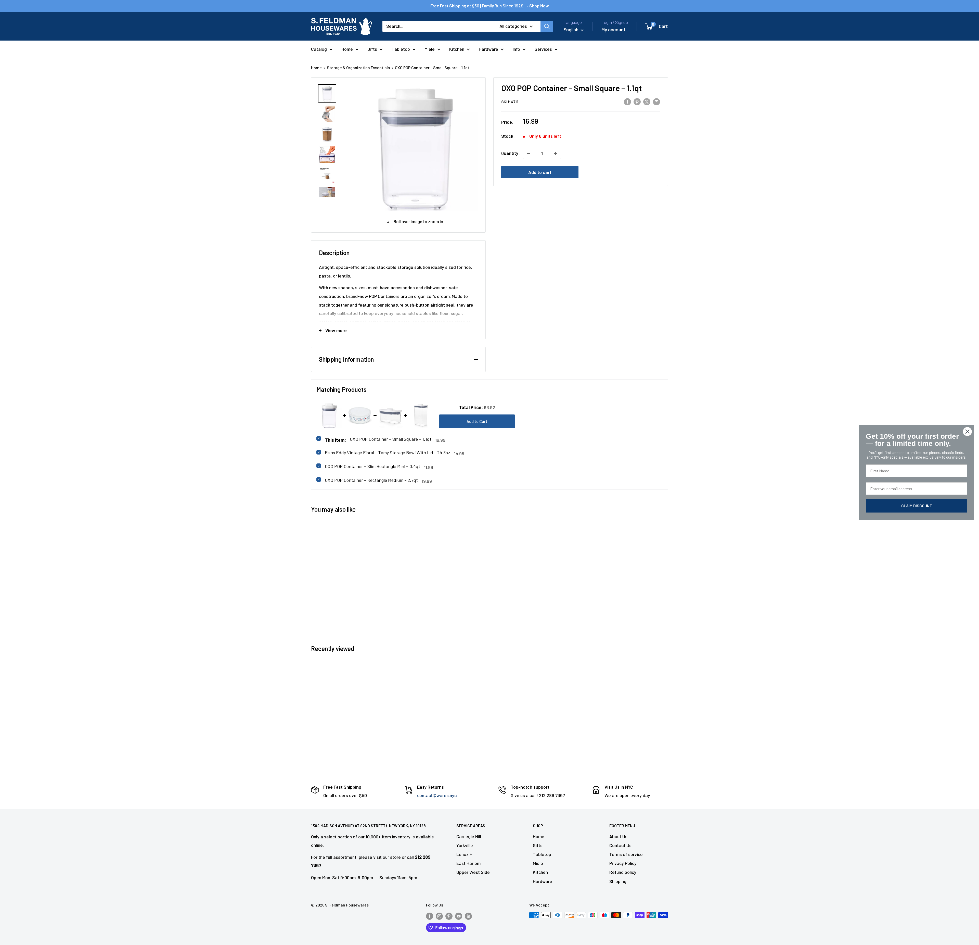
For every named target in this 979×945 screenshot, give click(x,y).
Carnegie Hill (468, 836)
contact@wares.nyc (437, 795)
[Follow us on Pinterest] (449, 916)
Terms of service (626, 854)
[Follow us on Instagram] (439, 916)
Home (347, 49)
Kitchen (456, 49)
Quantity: (510, 153)
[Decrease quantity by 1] (528, 153)
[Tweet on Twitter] (646, 101)
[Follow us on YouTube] (458, 916)
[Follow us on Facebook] (429, 916)
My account (613, 29)
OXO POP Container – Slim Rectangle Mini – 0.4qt (372, 466)
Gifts (372, 49)
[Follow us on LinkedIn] (468, 916)
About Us (618, 836)
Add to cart (539, 172)
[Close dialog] (967, 431)
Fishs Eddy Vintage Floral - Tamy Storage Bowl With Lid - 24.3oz (387, 452)
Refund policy (622, 872)
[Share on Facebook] (627, 101)
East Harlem (468, 863)
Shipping (617, 881)
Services (543, 49)
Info (516, 49)
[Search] (546, 26)
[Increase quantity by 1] (555, 153)
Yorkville (464, 845)
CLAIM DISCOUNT (916, 505)
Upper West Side (473, 872)
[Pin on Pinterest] (637, 101)
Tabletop (401, 49)
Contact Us (620, 845)
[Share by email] (656, 101)
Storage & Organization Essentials (358, 67)
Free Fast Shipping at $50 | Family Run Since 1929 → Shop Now (489, 5)
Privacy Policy (623, 863)
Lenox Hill (465, 854)
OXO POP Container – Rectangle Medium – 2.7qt (371, 480)
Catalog (319, 49)
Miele (429, 49)
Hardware (488, 49)
